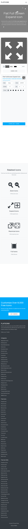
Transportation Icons (5, 391)
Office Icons (3, 374)
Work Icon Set (4, 473)
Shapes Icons (4, 382)
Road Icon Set (4, 504)
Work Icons (3, 441)
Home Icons (3, 414)
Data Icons (3, 347)
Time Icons (3, 433)
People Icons (3, 376)
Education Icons (4, 349)
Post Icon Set (4, 464)
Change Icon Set (4, 500)
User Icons (3, 410)
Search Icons (4, 422)
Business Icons (4, 454)
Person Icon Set (4, 517)
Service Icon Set (4, 479)
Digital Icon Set (4, 477)
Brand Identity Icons (5, 344)
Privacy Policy (16, 523)
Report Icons (3, 445)
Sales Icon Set (4, 468)
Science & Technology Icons (7, 380)
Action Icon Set (4, 485)
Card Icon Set (4, 506)
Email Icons (3, 426)
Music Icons (3, 456)
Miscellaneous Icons (5, 365)
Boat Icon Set (4, 515)
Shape (4, 90)
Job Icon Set (3, 466)
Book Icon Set (4, 508)
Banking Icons (4, 342)
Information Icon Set (5, 471)
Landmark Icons (4, 361)
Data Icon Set (4, 513)
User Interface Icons (5, 393)
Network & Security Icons (6, 372)
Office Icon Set (4, 475)
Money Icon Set (4, 492)
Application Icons (4, 340)
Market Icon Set (4, 498)
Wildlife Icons (4, 395)
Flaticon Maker (14, 525)
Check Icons (3, 418)
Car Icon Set (3, 496)
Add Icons (3, 448)
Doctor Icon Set (4, 490)
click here (20, 62)
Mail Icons (3, 439)
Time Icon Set (4, 481)
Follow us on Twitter (5, 332)
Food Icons (3, 355)
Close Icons (3, 450)
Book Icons (3, 412)
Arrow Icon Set (4, 483)
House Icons (3, 443)
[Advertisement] (14, 107)
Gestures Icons (4, 359)
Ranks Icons (3, 378)
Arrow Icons (3, 405)
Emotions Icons (4, 353)
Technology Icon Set (5, 494)
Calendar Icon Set (5, 511)
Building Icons (4, 452)
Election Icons (4, 351)
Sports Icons (3, 389)
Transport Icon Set (5, 502)
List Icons (3, 416)
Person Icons (4, 429)
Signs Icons (3, 387)
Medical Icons (4, 363)
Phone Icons (3, 403)
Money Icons (3, 407)
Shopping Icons (4, 384)
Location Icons (4, 437)
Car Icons (3, 435)
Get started (14, 314)
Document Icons (4, 424)
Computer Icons (4, 431)
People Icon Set (4, 462)
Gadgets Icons (4, 357)
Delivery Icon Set (4, 487)
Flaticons (5, 2)
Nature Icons (3, 370)
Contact (11, 523)
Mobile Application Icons (6, 368)
